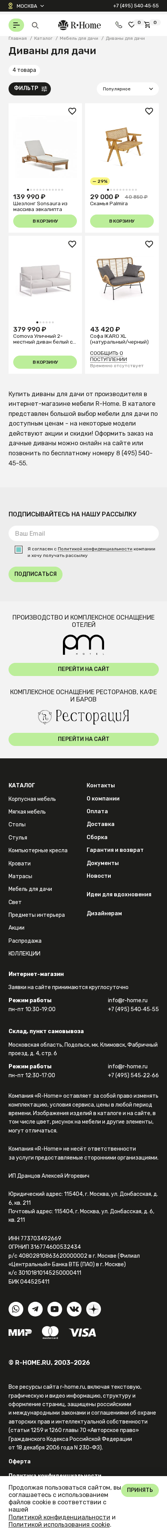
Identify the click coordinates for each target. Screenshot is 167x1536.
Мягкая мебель (27, 812)
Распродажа (25, 941)
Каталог (22, 785)
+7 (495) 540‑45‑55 (136, 6)
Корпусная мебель (32, 799)
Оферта (20, 1461)
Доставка (101, 824)
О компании (103, 798)
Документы (103, 863)
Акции (16, 928)
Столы (17, 824)
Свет (15, 902)
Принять (140, 1490)
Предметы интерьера (37, 915)
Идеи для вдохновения (119, 894)
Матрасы (20, 876)
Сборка (97, 837)
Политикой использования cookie (59, 1524)
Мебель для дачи (30, 889)
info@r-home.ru (128, 1000)
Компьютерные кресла (38, 850)
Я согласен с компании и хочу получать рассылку (91, 552)
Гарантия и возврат (115, 850)
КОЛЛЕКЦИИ (24, 953)
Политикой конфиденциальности (95, 549)
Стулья (18, 837)
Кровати (20, 863)
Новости (99, 876)
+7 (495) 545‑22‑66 (133, 1075)
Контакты (101, 785)
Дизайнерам (104, 913)
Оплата (97, 811)
